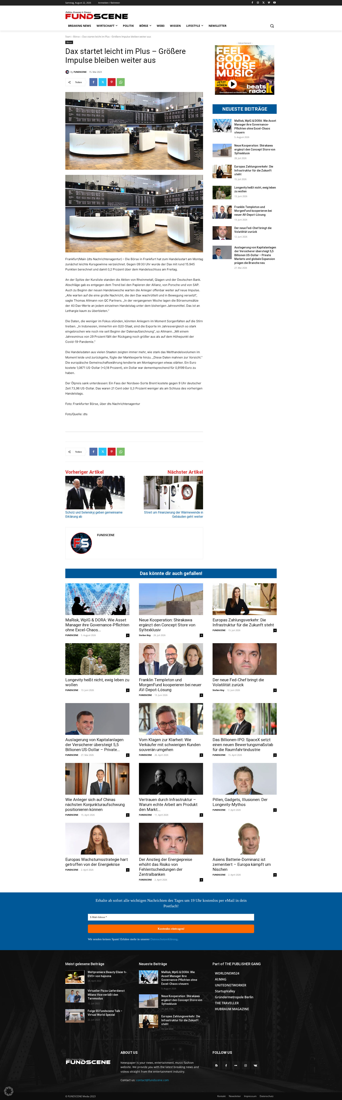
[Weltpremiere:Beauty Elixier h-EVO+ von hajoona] (75, 977)
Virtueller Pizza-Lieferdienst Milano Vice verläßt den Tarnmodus (106, 994)
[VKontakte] (255, 1065)
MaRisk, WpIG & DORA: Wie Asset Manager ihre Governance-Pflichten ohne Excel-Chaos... (97, 625)
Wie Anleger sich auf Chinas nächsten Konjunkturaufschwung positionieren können (95, 804)
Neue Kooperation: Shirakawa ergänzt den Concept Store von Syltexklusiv (254, 149)
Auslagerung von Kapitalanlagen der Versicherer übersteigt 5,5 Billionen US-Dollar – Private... (94, 744)
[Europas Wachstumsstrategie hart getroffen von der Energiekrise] (97, 839)
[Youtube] (274, 3)
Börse (76, 36)
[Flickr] (236, 1065)
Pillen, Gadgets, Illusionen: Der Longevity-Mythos (240, 802)
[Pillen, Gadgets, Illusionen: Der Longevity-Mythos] (245, 779)
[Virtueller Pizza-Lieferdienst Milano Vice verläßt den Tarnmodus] (75, 995)
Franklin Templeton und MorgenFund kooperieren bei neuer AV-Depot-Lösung (253, 210)
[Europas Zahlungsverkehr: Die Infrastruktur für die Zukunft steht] (222, 171)
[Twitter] (263, 3)
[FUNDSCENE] (67, 72)
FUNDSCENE (80, 71)
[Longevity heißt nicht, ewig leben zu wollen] (222, 192)
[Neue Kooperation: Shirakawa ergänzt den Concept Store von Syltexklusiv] (222, 150)
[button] (272, 26)
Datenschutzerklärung (164, 939)
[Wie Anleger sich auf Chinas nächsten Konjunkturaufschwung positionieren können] (97, 779)
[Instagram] (258, 3)
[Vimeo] (269, 3)
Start (68, 36)
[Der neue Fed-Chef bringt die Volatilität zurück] (222, 233)
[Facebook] (252, 3)
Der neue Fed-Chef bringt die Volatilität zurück (238, 682)
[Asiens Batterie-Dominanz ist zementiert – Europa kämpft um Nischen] (245, 839)
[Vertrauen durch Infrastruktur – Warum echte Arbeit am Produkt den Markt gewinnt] (171, 779)
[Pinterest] (112, 82)
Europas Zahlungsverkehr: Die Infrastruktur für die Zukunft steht (253, 170)
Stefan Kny (145, 635)
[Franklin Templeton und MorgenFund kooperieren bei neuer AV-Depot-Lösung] (222, 212)
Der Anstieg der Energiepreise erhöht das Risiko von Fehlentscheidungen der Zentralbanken (165, 867)
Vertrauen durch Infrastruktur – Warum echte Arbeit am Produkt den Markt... (168, 804)
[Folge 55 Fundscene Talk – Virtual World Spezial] (75, 1016)
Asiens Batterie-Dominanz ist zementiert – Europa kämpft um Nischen (242, 864)
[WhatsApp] (121, 82)
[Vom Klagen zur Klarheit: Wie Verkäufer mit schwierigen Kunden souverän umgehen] (171, 719)
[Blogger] (216, 1065)
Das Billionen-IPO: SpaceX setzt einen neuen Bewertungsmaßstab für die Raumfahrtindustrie (243, 744)
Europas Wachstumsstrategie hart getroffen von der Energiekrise (96, 862)
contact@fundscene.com (152, 1080)
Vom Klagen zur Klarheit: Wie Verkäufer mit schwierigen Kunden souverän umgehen (169, 744)
